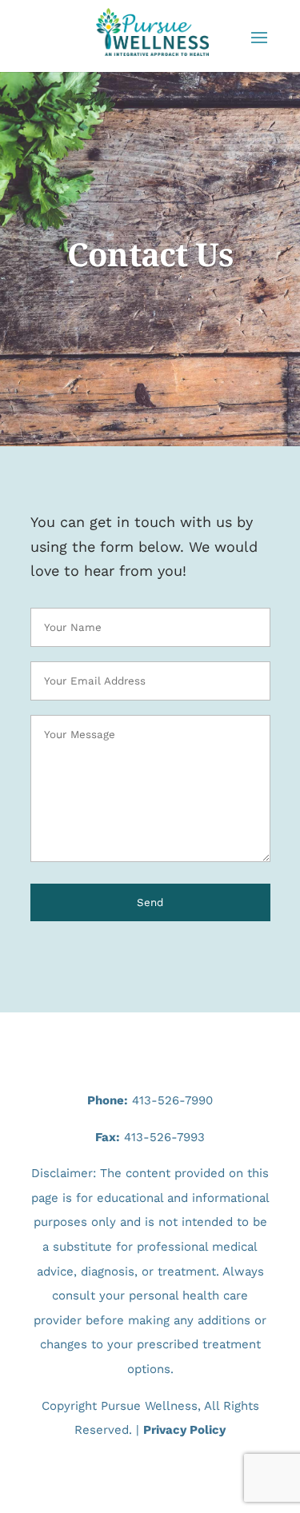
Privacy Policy (184, 1430)
